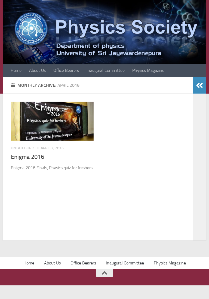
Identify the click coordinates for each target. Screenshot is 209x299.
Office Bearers (66, 70)
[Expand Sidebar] (199, 85)
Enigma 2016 (27, 157)
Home (16, 70)
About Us (37, 70)
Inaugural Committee (106, 70)
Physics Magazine (148, 70)
